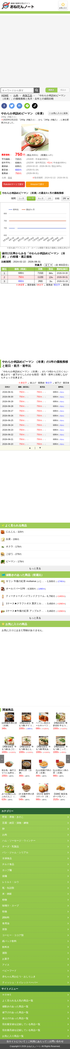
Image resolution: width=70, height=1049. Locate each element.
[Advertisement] (35, 50)
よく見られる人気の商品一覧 (17, 1000)
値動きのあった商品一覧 (15, 1006)
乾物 (4, 911)
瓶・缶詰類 (8, 888)
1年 (49, 198)
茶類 (4, 929)
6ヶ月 (40, 198)
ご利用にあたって (37, 1041)
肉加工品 (27, 95)
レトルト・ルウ (10, 882)
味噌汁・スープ (10, 905)
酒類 (4, 953)
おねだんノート (34, 1046)
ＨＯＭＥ (7, 994)
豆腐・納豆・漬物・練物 (15, 823)
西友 (10, 178)
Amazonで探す (37, 184)
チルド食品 (8, 864)
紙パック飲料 (9, 941)
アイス (5, 965)
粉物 (4, 899)
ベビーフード (9, 970)
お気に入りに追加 (59, 113)
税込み (63, 90)
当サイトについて (15, 1041)
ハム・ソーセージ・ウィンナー (19, 840)
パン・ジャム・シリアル (15, 852)
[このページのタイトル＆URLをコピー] (35, 106)
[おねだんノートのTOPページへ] (18, 9)
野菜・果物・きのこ (13, 817)
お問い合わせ (56, 1041)
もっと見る (35, 568)
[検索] (37, 90)
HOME (4, 95)
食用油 (5, 923)
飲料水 (5, 947)
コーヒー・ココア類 (13, 935)
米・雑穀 (7, 894)
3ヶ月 (31, 198)
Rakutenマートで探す (14, 184)
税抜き (51, 90)
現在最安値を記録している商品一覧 (21, 1024)
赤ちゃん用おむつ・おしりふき (19, 976)
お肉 (15, 95)
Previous (2, 759)
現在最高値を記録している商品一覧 (21, 1030)
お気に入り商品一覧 (13, 1036)
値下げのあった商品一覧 (15, 1012)
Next (68, 759)
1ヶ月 (21, 198)
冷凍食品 (7, 858)
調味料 (5, 917)
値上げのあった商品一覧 (15, 1018)
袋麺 (4, 876)
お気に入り (63, 8)
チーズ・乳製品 (10, 846)
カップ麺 (7, 870)
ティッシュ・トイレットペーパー (20, 982)
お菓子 (5, 959)
